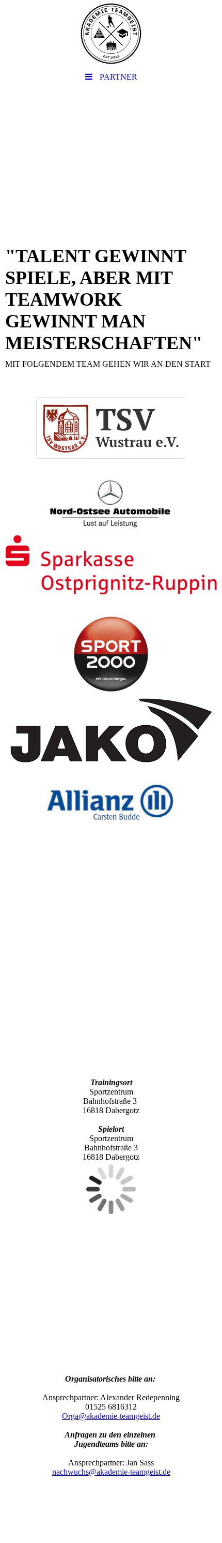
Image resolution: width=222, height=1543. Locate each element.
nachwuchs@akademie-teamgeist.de (111, 1471)
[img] (111, 33)
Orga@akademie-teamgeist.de (111, 1416)
